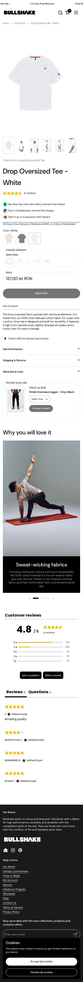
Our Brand (9, 866)
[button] (60, 12)
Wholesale (9, 893)
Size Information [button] (13, 349)
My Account (10, 880)
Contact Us (9, 902)
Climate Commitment (15, 871)
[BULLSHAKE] (19, 12)
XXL (48, 261)
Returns (7, 884)
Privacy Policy (11, 911)
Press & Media (11, 875)
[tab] (40, 692)
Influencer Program (14, 889)
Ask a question (30, 675)
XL (38, 261)
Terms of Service (13, 907)
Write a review (53, 675)
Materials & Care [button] (13, 371)
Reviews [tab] (15, 692)
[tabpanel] (41, 743)
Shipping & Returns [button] (14, 360)
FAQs (6, 898)
